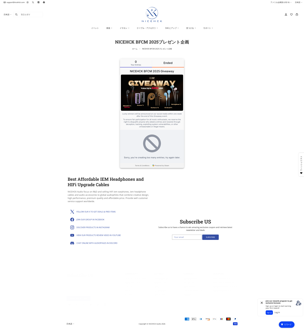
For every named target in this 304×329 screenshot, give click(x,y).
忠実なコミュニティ (133, 282)
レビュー (129, 286)
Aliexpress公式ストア (222, 290)
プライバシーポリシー (193, 290)
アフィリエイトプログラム (136, 278)
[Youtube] (91, 304)
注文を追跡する (161, 278)
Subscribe (210, 237)
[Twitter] (33, 2)
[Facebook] (44, 2)
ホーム (135, 49)
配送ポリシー (160, 282)
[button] (297, 14)
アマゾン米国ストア (221, 278)
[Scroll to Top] (299, 316)
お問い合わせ (189, 286)
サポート (207, 28)
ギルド (128, 290)
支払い (157, 286)
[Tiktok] (98, 304)
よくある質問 (160, 290)
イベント (95, 28)
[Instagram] (27, 2)
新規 (108, 28)
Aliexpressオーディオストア (225, 286)
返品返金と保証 (190, 278)
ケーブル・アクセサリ (146, 28)
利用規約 (187, 294)
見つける (190, 28)
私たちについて (190, 282)
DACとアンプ (171, 28)
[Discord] (38, 2)
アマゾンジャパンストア (223, 282)
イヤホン (123, 28)
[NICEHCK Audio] (152, 14)
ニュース (129, 294)
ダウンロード (160, 294)
